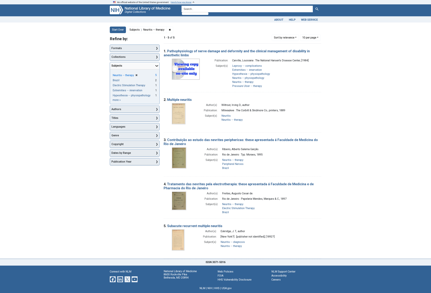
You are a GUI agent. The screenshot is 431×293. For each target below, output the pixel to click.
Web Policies (225, 271)
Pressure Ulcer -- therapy (247, 86)
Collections (118, 56)
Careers (276, 279)
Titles (114, 118)
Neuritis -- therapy (243, 82)
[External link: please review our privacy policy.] (113, 279)
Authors (116, 109)
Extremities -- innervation (247, 69)
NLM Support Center (283, 271)
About (279, 19)
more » (117, 100)
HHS (217, 288)
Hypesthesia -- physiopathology (251, 73)
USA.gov (227, 288)
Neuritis (226, 115)
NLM (202, 288)
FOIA (220, 275)
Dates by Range (121, 152)
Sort (284, 37)
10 (309, 37)
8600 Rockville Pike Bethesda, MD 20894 (176, 276)
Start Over (118, 29)
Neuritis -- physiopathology (248, 78)
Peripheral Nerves (232, 164)
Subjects (116, 65)
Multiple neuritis (179, 100)
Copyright (117, 144)
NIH (209, 288)
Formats (116, 48)
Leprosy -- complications (247, 65)
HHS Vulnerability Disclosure (235, 279)
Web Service (309, 19)
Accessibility (279, 275)
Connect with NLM (120, 271)
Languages (118, 126)
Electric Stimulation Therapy (238, 208)
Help (292, 19)
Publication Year (121, 161)
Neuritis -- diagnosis (233, 242)
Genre (115, 135)
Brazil (225, 168)
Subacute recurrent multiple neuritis (194, 226)
